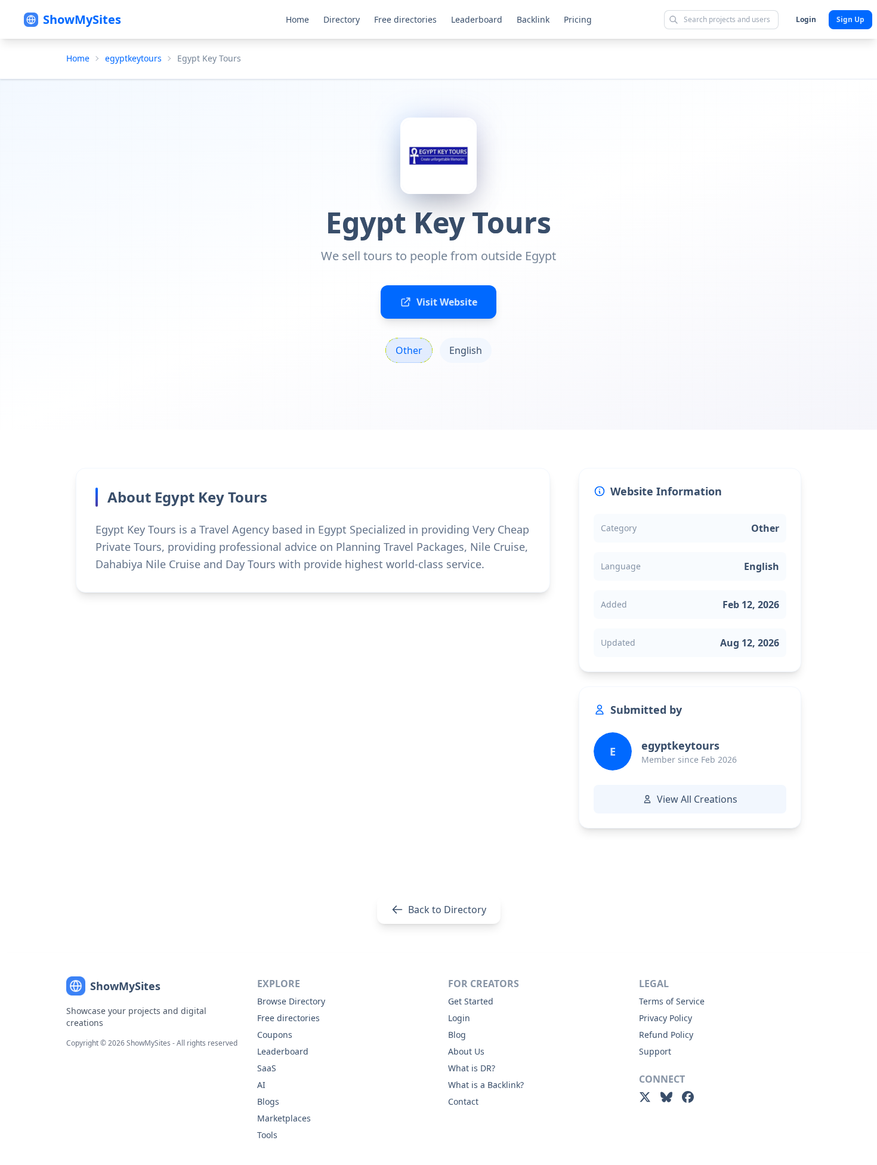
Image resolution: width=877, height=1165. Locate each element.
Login (806, 19)
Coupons (274, 1034)
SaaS (266, 1068)
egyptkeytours (133, 58)
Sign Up (850, 19)
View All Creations (697, 799)
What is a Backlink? (486, 1084)
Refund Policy (666, 1034)
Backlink (533, 19)
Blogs (268, 1101)
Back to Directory (447, 909)
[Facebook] (688, 1097)
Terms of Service (672, 1001)
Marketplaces (284, 1118)
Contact (463, 1101)
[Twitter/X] (645, 1097)
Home (297, 19)
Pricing (578, 19)
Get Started (470, 1001)
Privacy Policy (665, 1018)
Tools (267, 1135)
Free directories (405, 19)
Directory (341, 19)
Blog (457, 1034)
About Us (466, 1051)
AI (261, 1084)
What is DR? (471, 1068)
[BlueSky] (666, 1097)
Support (655, 1051)
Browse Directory (291, 1001)
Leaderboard (476, 19)
